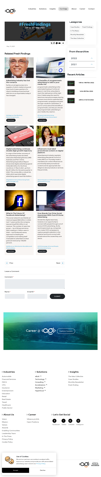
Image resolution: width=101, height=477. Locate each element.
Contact (91, 9)
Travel (4, 402)
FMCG (4, 382)
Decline (42, 470)
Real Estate (6, 399)
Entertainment (7, 391)
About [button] (74, 9)
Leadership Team (9, 433)
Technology (39, 379)
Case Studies (74, 27)
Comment (9, 277)
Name (8, 292)
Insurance (6, 388)
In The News (74, 31)
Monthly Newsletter (77, 34)
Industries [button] (32, 9)
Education (6, 394)
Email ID (31, 292)
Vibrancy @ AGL (33, 419)
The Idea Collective (77, 38)
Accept (15, 470)
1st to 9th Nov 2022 (86, 91)
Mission (5, 422)
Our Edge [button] (63, 9)
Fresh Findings (87, 27)
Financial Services (9, 379)
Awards (5, 428)
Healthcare (6, 405)
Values (4, 425)
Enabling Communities (11, 431)
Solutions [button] (42, 9)
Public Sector (7, 408)
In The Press (6, 436)
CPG (4, 385)
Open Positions (33, 422)
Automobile (6, 376)
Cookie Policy (7, 442)
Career (82, 9)
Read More (11, 120)
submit (57, 296)
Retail (4, 396)
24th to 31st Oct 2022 (86, 100)
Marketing (39, 388)
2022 (74, 58)
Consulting (39, 382)
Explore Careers (66, 331)
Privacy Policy (7, 439)
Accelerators (40, 385)
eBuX (37, 376)
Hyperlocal (39, 391)
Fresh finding (73, 385)
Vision (4, 419)
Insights (53, 9)
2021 (74, 64)
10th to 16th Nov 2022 (86, 82)
